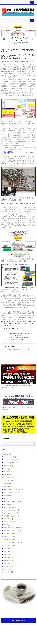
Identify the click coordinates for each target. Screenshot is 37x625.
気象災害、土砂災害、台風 (11, 501)
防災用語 (6, 563)
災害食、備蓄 (8, 522)
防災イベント (8, 545)
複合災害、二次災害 (9, 534)
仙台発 (6, 469)
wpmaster (13, 42)
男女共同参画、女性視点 (11, 531)
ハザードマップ (8, 457)
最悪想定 (6, 495)
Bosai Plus (15, 328)
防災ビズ (6, 551)
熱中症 (6, 525)
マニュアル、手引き (9, 460)
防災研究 (6, 566)
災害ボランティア (9, 513)
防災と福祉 (7, 548)
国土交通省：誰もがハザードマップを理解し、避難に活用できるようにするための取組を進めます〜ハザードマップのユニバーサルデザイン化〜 (18, 323)
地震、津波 (7, 477)
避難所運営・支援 (9, 539)
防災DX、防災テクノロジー (11, 542)
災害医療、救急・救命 (10, 516)
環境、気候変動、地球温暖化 (12, 528)
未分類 (6, 498)
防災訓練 (6, 569)
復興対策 (6, 483)
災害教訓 (6, 519)
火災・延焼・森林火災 (10, 510)
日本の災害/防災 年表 (10, 492)
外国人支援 (7, 480)
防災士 (6, 554)
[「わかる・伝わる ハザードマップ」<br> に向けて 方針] (18, 30)
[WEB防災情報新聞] (17, 12)
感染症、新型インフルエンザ (12, 489)
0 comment (19, 44)
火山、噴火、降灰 (9, 507)
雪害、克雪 (7, 572)
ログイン (21, 349)
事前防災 (6, 466)
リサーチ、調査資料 (9, 463)
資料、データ (8, 536)
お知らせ (6, 454)
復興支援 (6, 486)
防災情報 (6, 557)
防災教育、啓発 (8, 560)
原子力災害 (7, 472)
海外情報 (6, 504)
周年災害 (6, 475)
